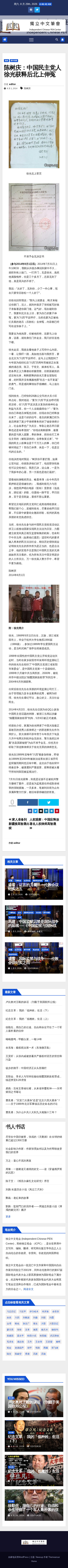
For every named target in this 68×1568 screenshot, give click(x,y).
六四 (17, 1317)
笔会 (9, 1347)
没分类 (38, 912)
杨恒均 (55, 1329)
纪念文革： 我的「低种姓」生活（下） (28, 1010)
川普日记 (53, 1323)
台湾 (9, 1323)
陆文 (9, 1354)
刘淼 (35, 1317)
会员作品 (27, 880)
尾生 (35, 1323)
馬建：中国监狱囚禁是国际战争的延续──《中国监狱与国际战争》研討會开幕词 (33, 925)
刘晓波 (26, 1317)
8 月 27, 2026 (17, 1481)
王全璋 (38, 1341)
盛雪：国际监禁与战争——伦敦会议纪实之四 (33, 960)
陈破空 (18, 1354)
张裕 (19, 1329)
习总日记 (11, 1311)
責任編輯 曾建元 (35, 931)
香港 (27, 1354)
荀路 (37, 1347)
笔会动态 (12, 917)
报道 (6, 60)
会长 (19, 912)
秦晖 (58, 1341)
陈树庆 (27, 88)
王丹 (29, 1341)
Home (34, 1561)
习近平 (22, 1311)
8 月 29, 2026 (17, 1412)
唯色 (17, 1323)
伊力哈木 (34, 1311)
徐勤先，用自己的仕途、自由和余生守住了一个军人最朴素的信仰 (33, 1509)
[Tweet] (48, 802)
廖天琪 (10, 1329)
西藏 (45, 1347)
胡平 (29, 1347)
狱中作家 (14, 60)
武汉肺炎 (54, 1335)
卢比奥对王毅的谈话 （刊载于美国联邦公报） (32, 1002)
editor (12, 84)
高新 (35, 1354)
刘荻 (43, 1317)
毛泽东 (10, 1341)
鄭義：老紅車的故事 (17, 1198)
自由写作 (45, 950)
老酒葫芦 (19, 1347)
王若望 (49, 1341)
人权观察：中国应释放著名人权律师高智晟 (44, 821)
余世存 (55, 1311)
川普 (43, 1323)
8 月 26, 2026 (17, 1515)
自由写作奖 (13, 954)
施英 (35, 1329)
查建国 (10, 1335)
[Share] (27, 802)
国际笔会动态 (37, 880)
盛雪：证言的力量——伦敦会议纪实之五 (33, 886)
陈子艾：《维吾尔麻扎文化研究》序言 (27, 1181)
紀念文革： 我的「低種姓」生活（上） (28, 1019)
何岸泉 (45, 1311)
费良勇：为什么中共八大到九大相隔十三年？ (31, 1112)
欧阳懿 (43, 1335)
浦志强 (20, 1341)
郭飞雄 (55, 1347)
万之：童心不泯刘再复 (18, 1160)
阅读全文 (28, 1289)
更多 (8, 1216)
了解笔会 (18, 880)
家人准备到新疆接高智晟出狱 (19, 824)
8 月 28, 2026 (17, 1446)
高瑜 (43, 1354)
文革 (27, 1329)
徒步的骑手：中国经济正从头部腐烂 (26, 1068)
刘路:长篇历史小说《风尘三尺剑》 (25, 1189)
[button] (57, 39)
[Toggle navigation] (31, 39)
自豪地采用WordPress (18, 1557)
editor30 (33, 894)
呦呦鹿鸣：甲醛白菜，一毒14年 (24, 1039)
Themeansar (54, 1557)
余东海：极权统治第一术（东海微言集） (29, 1047)
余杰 (9, 1317)
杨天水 (44, 1329)
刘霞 (51, 1317)
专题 (10, 880)
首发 (19, 917)
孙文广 (26, 1323)
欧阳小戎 (31, 1335)
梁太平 (20, 1335)
